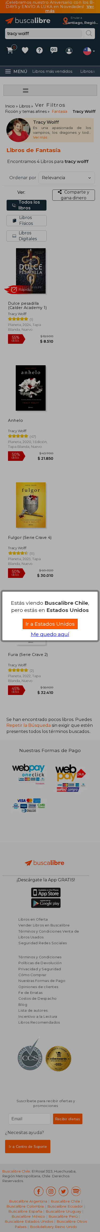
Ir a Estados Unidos (50, 624)
